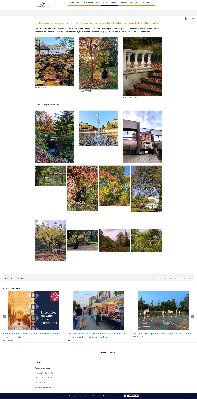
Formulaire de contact (43, 368)
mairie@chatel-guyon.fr (48, 387)
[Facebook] (101, 358)
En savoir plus (133, 396)
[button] (4, 316)
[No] (194, 396)
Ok (125, 396)
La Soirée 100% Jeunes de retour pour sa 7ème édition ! (98, 333)
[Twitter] (104, 358)
